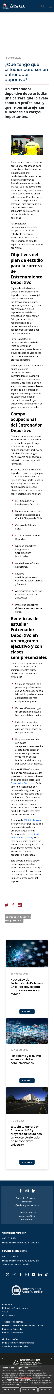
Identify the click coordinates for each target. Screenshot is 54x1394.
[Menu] (50, 6)
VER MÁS (27, 1011)
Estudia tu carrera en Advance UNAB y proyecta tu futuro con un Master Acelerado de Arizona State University (26, 1136)
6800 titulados (31, 820)
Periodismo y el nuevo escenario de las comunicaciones (26, 1059)
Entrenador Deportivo (23, 783)
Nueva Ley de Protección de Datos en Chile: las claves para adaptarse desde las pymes (27, 987)
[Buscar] (42, 6)
